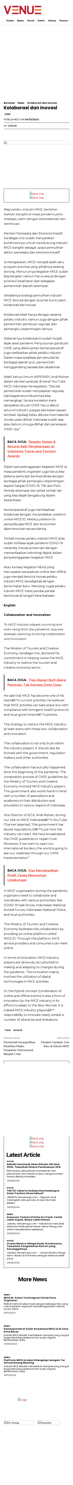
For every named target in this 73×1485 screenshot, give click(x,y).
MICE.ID (17, 1030)
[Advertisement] (36, 65)
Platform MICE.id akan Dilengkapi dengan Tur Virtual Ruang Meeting (34, 1361)
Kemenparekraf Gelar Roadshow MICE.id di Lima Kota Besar (36, 1330)
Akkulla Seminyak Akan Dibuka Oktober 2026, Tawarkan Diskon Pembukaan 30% (34, 1165)
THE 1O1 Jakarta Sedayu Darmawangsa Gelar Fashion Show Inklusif (33, 1192)
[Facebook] (7, 133)
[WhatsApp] (33, 133)
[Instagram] (33, 1466)
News (21, 102)
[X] (16, 133)
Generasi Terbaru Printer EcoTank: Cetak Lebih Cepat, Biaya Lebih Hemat (34, 1218)
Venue (12, 125)
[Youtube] (47, 1466)
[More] (42, 133)
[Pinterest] (24, 133)
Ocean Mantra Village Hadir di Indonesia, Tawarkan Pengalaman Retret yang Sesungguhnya (34, 1246)
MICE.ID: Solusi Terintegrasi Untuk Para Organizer (30, 1299)
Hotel (10, 1161)
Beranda (9, 102)
